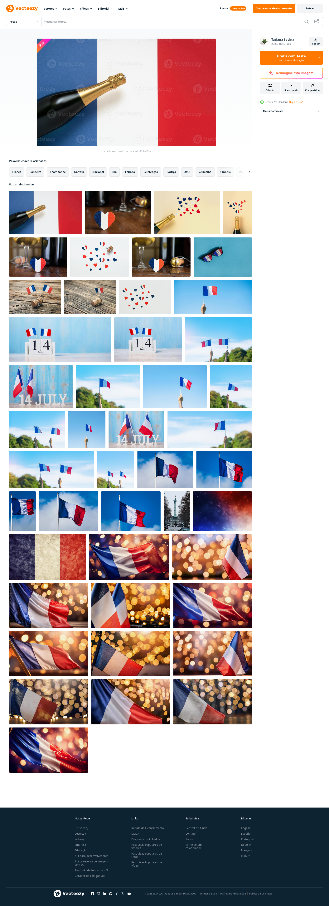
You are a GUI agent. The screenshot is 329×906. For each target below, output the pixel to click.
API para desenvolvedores (91, 856)
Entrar (310, 8)
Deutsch (246, 844)
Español (246, 833)
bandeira (35, 172)
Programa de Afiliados (145, 839)
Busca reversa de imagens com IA (92, 863)
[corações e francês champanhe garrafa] (237, 212)
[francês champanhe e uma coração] (38, 257)
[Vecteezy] (22, 8)
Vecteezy (80, 833)
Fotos (67, 8)
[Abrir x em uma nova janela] (122, 893)
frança (16, 172)
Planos (224, 8)
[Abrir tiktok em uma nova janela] (116, 893)
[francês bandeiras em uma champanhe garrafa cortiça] (35, 297)
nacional (98, 172)
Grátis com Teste (291, 58)
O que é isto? (296, 102)
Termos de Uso (208, 893)
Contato (191, 833)
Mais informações (273, 111)
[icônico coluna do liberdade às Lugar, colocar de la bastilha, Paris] (177, 511)
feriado (130, 172)
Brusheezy (81, 828)
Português (247, 839)
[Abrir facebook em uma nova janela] (92, 893)
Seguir (316, 43)
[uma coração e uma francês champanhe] (161, 257)
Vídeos (84, 8)
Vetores (49, 8)
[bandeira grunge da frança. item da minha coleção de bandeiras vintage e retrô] (47, 557)
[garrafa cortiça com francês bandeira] (90, 297)
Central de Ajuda (196, 828)
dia (114, 172)
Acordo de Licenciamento (147, 828)
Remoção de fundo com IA (92, 870)
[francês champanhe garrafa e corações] (187, 212)
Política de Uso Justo (261, 893)
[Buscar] (306, 21)
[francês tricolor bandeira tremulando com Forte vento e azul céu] (165, 469)
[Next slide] (246, 172)
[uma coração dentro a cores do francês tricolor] (118, 212)
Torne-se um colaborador (194, 846)
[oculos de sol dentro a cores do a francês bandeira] (223, 257)
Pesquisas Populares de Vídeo (146, 864)
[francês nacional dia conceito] (45, 212)
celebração (150, 172)
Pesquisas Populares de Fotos (146, 855)
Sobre (189, 839)
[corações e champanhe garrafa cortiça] (99, 257)
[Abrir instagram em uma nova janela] (98, 893)
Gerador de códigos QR (90, 876)
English (246, 828)
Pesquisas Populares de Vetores (146, 846)
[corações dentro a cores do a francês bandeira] (145, 297)
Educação (81, 850)
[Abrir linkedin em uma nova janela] (104, 893)
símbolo (225, 172)
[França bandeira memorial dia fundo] (129, 557)
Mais (121, 8)
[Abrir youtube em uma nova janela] (129, 893)
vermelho (205, 172)
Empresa (80, 844)
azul (187, 172)
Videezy (80, 839)
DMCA (135, 833)
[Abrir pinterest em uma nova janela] (110, 893)
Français (246, 850)
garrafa (79, 172)
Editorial (103, 8)
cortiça (171, 172)
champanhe (58, 172)
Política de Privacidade (233, 893)
